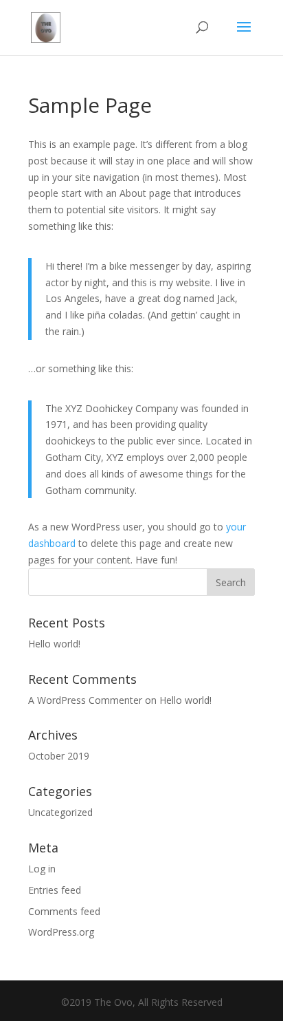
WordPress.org (61, 931)
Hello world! (54, 643)
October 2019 (58, 755)
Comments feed (64, 911)
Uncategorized (60, 812)
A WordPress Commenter (85, 700)
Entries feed (54, 889)
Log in (42, 868)
